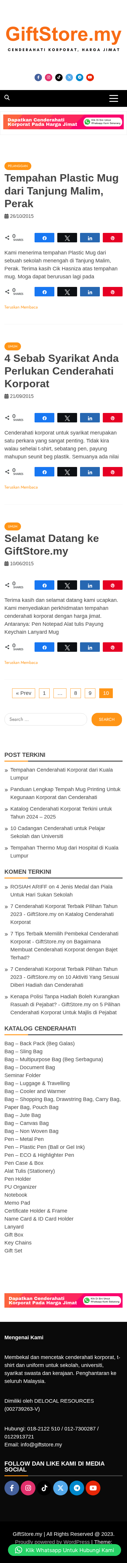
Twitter (69, 77)
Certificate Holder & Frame (35, 1211)
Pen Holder (17, 1179)
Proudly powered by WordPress (53, 1542)
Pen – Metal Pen (24, 1139)
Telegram (79, 77)
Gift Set (13, 1251)
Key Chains (18, 1243)
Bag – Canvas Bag (26, 1123)
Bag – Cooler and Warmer (35, 1091)
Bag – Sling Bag (23, 1051)
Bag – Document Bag (29, 1067)
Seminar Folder (22, 1075)
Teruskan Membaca (21, 307)
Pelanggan (18, 166)
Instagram (48, 77)
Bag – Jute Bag (22, 1115)
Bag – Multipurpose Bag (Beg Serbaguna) (53, 1059)
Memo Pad (17, 1203)
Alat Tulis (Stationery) (29, 1171)
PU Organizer (20, 1187)
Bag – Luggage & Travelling (37, 1083)
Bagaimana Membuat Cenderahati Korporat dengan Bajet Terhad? (64, 950)
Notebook (15, 1195)
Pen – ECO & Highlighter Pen (39, 1155)
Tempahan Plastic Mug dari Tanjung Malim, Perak (61, 190)
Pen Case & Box (23, 1163)
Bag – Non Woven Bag (31, 1131)
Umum (12, 346)
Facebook (38, 77)
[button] (64, 1550)
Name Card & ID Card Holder (39, 1219)
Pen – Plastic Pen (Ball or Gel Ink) (44, 1147)
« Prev (23, 693)
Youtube (90, 77)
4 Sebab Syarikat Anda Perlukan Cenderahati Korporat (61, 371)
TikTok (59, 77)
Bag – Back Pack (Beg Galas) (39, 1043)
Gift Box (13, 1235)
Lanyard (14, 1227)
